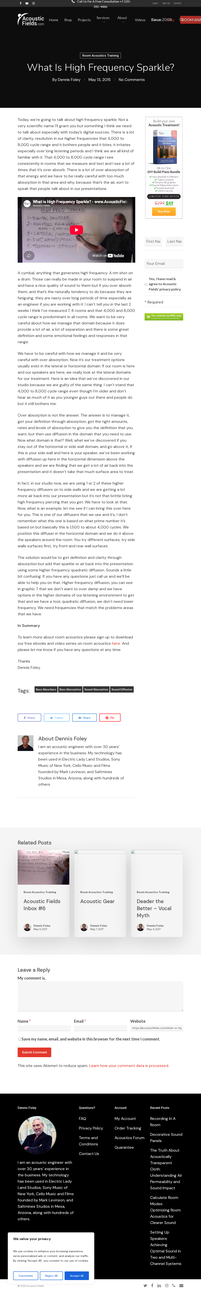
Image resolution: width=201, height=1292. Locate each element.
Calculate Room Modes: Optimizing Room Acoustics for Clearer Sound (165, 1210)
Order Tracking (128, 1128)
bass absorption (70, 689)
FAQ (82, 1118)
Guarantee (124, 1147)
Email (80, 1021)
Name (24, 1021)
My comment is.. (32, 978)
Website (137, 1021)
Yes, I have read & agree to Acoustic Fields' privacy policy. (165, 284)
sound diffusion (121, 689)
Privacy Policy (91, 1128)
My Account (125, 1118)
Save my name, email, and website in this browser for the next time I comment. (91, 1039)
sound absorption (96, 689)
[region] (51, 1258)
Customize (26, 1275)
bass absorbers (46, 689)
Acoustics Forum (129, 1137)
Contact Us (89, 1153)
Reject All (51, 1275)
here (116, 643)
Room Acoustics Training (100, 55)
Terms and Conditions (88, 1141)
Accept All (76, 1275)
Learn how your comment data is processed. (129, 1065)
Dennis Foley (69, 79)
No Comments (132, 79)
